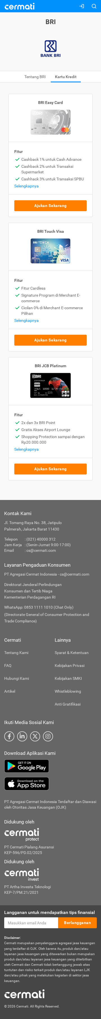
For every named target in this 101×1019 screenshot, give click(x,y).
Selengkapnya (26, 186)
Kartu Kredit (66, 77)
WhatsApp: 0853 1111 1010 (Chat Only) (39, 607)
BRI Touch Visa (50, 231)
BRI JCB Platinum (50, 366)
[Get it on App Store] (50, 783)
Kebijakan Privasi (69, 665)
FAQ (8, 665)
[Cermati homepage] (24, 993)
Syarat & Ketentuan (72, 652)
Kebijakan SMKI (68, 678)
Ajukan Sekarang (50, 205)
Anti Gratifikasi (68, 704)
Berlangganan (77, 922)
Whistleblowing (68, 691)
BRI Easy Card (50, 102)
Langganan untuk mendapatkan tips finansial (49, 912)
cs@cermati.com (41, 550)
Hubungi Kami (16, 678)
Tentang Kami (16, 652)
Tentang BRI (35, 77)
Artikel (9, 691)
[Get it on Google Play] (50, 766)
